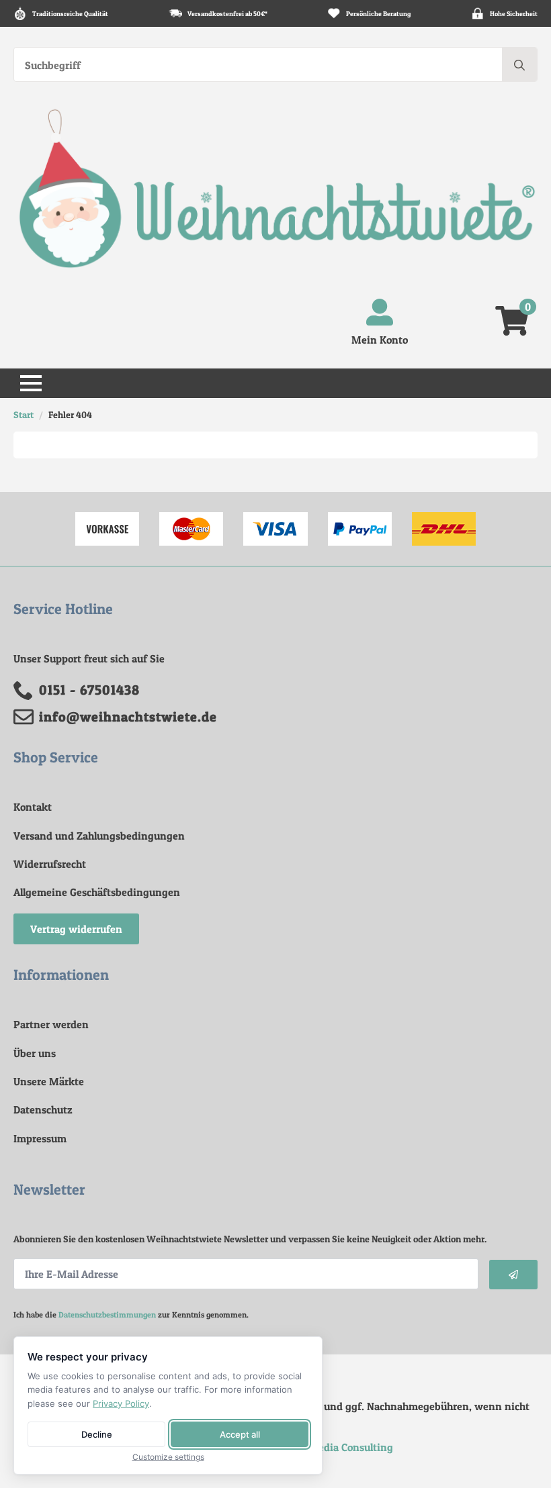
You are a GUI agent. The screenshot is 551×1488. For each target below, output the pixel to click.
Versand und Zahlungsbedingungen (99, 835)
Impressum (40, 1138)
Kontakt (32, 806)
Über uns (34, 1053)
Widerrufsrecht (49, 864)
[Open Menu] (30, 383)
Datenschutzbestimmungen (107, 1314)
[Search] (519, 65)
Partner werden (51, 1024)
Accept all (240, 1434)
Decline (96, 1434)
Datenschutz (43, 1109)
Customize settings (168, 1457)
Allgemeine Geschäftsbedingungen (96, 892)
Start (23, 414)
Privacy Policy (121, 1403)
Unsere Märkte (48, 1081)
